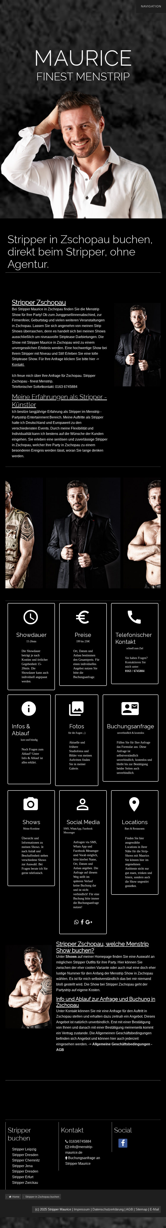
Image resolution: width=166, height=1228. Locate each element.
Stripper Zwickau (25, 1182)
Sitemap (141, 1209)
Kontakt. (18, 364)
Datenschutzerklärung (108, 1209)
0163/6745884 (79, 1141)
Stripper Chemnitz (26, 1160)
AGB (129, 1209)
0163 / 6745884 (134, 671)
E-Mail (154, 1209)
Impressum (82, 1209)
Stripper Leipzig (24, 1149)
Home (15, 1196)
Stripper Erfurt (22, 1177)
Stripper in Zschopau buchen (42, 1196)
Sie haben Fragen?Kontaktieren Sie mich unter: (136, 662)
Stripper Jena (22, 1166)
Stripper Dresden (25, 1155)
